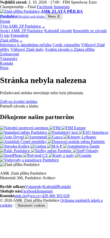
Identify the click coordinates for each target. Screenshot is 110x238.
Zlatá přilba (11, 40)
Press (4, 68)
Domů (5, 21)
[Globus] (38, 146)
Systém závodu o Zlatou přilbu (70, 49)
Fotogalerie (19, 35)
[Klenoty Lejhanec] (79, 137)
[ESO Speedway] (94, 132)
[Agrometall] (36, 137)
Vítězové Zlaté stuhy (27, 49)
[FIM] (55, 128)
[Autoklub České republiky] (24, 141)
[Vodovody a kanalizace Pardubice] (29, 160)
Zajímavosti (9, 54)
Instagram (45, 191)
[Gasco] (55, 137)
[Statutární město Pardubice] (24, 132)
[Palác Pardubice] (15, 151)
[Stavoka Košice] (15, 146)
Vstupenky (9, 58)
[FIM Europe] (74, 128)
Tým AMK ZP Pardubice (22, 26)
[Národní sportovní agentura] (24, 128)
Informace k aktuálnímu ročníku (26, 45)
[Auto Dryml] (12, 137)
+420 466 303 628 (55, 196)
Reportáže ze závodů (90, 31)
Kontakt (6, 63)
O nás (4, 35)
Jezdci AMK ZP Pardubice (21, 31)
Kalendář (50, 186)
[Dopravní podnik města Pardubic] (76, 141)
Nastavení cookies (31, 205)
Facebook (29, 191)
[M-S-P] (55, 146)
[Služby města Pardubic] (52, 151)
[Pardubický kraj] (63, 132)
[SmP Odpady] (85, 151)
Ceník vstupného (66, 45)
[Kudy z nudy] (62, 155)
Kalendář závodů (58, 31)
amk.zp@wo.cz (27, 196)
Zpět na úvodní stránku (18, 101)
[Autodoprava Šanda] (81, 146)
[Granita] (83, 155)
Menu (54, 16)
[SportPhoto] (11, 155)
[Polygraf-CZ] (36, 155)
